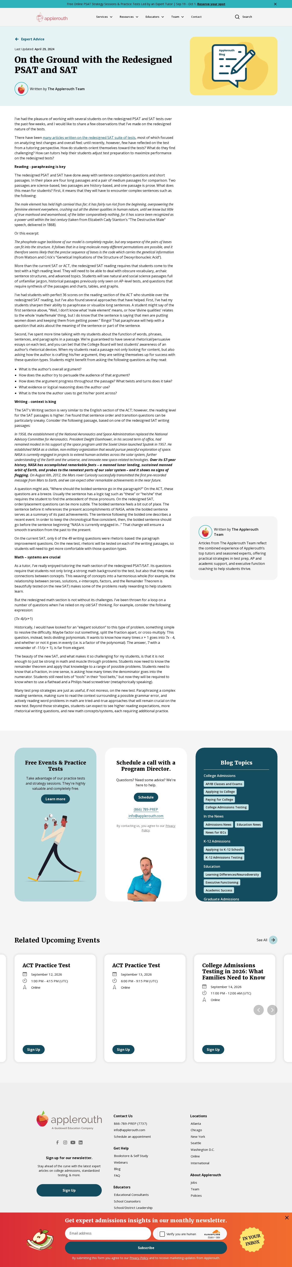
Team (195, 1189)
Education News (249, 824)
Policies (196, 1195)
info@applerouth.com (145, 815)
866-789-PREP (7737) (130, 1123)
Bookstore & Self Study (131, 1156)
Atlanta (196, 1123)
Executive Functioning (222, 882)
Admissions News (218, 824)
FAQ (117, 1175)
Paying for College (219, 799)
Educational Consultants (131, 1194)
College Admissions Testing (226, 807)
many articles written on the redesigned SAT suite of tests (89, 137)
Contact (196, 17)
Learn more (55, 799)
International (200, 1163)
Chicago (196, 1130)
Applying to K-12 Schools (224, 849)
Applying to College (220, 792)
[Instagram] (65, 1142)
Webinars (121, 1162)
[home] (52, 17)
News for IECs (216, 832)
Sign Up (33, 1049)
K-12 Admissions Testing (224, 857)
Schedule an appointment (132, 1136)
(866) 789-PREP (146, 809)
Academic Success (219, 890)
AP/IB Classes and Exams (224, 784)
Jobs (194, 1182)
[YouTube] (72, 1142)
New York (198, 1136)
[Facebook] (57, 1142)
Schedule (146, 797)
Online (195, 1156)
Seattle (196, 1143)
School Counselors (127, 1201)
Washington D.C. (202, 1149)
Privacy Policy (139, 1258)
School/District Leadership (133, 1207)
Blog (117, 1169)
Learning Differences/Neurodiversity (232, 874)
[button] (259, 1010)
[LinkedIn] (80, 1142)
